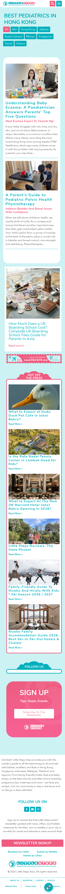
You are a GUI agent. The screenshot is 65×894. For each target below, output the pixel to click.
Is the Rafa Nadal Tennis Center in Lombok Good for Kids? (32, 460)
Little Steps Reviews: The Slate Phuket (31, 548)
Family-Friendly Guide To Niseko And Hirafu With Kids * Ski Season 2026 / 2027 (34, 591)
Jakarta (44, 29)
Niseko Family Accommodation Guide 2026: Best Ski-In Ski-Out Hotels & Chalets (34, 637)
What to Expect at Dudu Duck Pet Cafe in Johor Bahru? (30, 415)
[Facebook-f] (26, 809)
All (6, 29)
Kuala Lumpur (13, 36)
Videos (20, 44)
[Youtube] (32, 809)
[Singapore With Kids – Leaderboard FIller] (34, 358)
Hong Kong (28, 29)
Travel (8, 44)
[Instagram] (38, 809)
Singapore (45, 36)
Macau (30, 36)
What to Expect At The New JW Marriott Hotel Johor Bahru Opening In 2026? (33, 505)
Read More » (15, 424)
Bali (14, 29)
